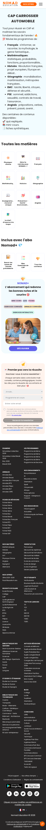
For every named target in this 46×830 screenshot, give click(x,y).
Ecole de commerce (31, 561)
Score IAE (27, 764)
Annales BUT (7, 489)
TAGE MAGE (28, 761)
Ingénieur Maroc (30, 742)
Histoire (5, 550)
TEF (25, 610)
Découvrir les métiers (31, 555)
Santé (4, 662)
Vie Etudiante (29, 580)
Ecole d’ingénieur (30, 567)
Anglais (5, 561)
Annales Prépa (7, 486)
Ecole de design (30, 564)
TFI (25, 605)
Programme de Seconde (33, 462)
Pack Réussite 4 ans (9, 580)
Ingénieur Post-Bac (31, 739)
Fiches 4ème (7, 508)
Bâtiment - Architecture (11, 716)
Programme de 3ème (32, 460)
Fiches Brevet (7, 517)
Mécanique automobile (11, 722)
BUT (3, 616)
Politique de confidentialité (16, 824)
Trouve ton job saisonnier (33, 594)
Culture (26, 723)
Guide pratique (29, 704)
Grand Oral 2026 (30, 682)
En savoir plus (16, 415)
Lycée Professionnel (9, 605)
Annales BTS (7, 483)
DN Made (5, 627)
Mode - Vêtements (9, 706)
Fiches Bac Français (10, 519)
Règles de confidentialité (33, 780)
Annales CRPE (7, 492)
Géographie (6, 553)
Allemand (6, 567)
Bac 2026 (6, 461)
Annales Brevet (7, 478)
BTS (3, 610)
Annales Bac (7, 475)
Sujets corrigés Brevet (32, 655)
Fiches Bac (6, 514)
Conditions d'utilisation (12, 780)
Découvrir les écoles (31, 558)
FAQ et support (29, 509)
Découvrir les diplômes (32, 550)
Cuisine (5, 700)
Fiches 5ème (7, 505)
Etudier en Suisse (8, 684)
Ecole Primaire (7, 591)
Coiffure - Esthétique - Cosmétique (10, 709)
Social (4, 665)
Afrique (26, 490)
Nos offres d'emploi (29, 776)
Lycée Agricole (7, 607)
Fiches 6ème (7, 502)
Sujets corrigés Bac (31, 658)
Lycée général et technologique (8, 601)
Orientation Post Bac (31, 673)
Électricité (5, 719)
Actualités (28, 512)
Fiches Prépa (7, 525)
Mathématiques (8, 547)
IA (24, 476)
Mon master (28, 679)
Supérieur (27, 698)
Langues (5, 670)
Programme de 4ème (32, 457)
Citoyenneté (28, 487)
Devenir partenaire (31, 570)
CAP (3, 597)
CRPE (26, 715)
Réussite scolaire (30, 479)
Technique (28, 737)
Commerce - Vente (9, 713)
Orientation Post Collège (33, 676)
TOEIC (26, 619)
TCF (25, 607)
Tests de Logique (30, 767)
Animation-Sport (30, 720)
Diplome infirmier (8, 633)
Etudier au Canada (9, 681)
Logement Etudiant (31, 586)
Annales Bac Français (10, 480)
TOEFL (26, 622)
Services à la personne (10, 725)
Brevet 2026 (6, 464)
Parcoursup (28, 547)
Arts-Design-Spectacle (11, 659)
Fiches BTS (6, 522)
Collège (5, 594)
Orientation (28, 482)
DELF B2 (26, 616)
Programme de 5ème (32, 454)
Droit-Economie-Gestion (11, 649)
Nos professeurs (30, 473)
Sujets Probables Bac (32, 652)
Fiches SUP (6, 533)
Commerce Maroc (31, 753)
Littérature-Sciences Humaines (9, 652)
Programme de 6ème (32, 451)
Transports (6, 703)
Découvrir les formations (33, 553)
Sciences (5, 656)
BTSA (4, 613)
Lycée (26, 695)
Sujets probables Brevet (32, 649)
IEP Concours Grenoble (32, 759)
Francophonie (29, 493)
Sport (26, 484)
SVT (3, 555)
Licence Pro (6, 624)
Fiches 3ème (7, 511)
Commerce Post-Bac (32, 745)
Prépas (4, 619)
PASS (4, 630)
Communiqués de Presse (33, 514)
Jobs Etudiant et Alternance (30, 590)
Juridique (27, 726)
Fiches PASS (6, 531)
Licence (5, 622)
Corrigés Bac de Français (33, 660)
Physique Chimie (8, 558)
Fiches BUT (6, 528)
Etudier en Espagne (9, 687)
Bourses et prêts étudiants (33, 583)
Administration (29, 717)
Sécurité (27, 734)
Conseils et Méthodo (31, 646)
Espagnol (6, 564)
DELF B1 (26, 613)
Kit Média (27, 517)
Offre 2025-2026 (8, 578)
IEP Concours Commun (32, 756)
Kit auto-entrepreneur (10, 733)
